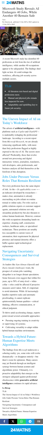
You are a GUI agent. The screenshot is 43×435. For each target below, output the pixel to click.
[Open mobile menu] (3, 2)
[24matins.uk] (21, 431)
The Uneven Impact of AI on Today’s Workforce (21, 394)
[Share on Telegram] (30, 421)
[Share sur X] (13, 421)
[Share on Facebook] (4, 421)
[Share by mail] (38, 421)
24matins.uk (8, 22)
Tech (3, 20)
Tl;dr (4, 391)
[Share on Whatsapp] (21, 421)
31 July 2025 (23, 22)
